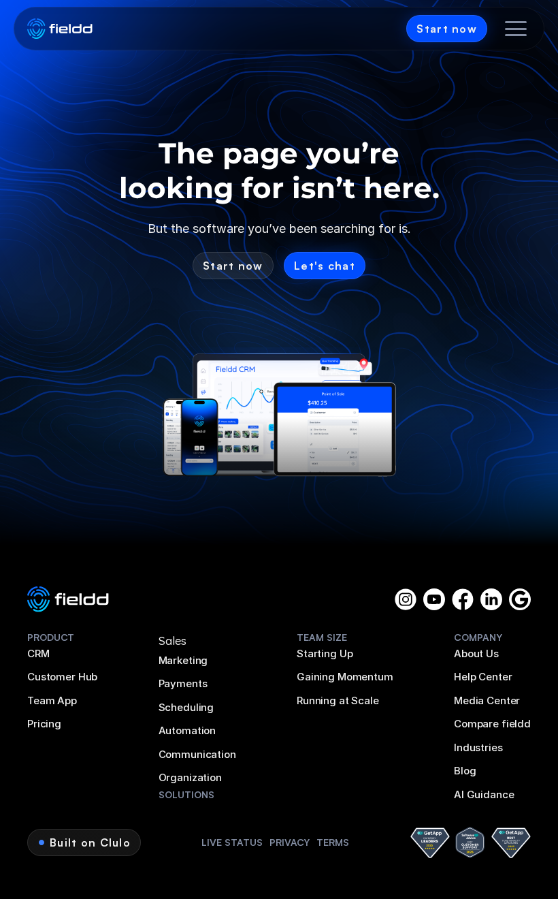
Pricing (44, 723)
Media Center (487, 700)
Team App (52, 700)
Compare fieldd (492, 723)
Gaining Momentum (345, 676)
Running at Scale (338, 700)
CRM (38, 653)
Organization (190, 777)
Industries (478, 747)
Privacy (289, 842)
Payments (183, 683)
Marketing (183, 660)
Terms (332, 842)
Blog (465, 770)
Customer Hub (62, 676)
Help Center (483, 676)
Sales (172, 640)
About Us (476, 653)
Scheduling (186, 707)
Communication (197, 754)
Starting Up (324, 653)
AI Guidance (484, 794)
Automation (187, 730)
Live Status (232, 842)
